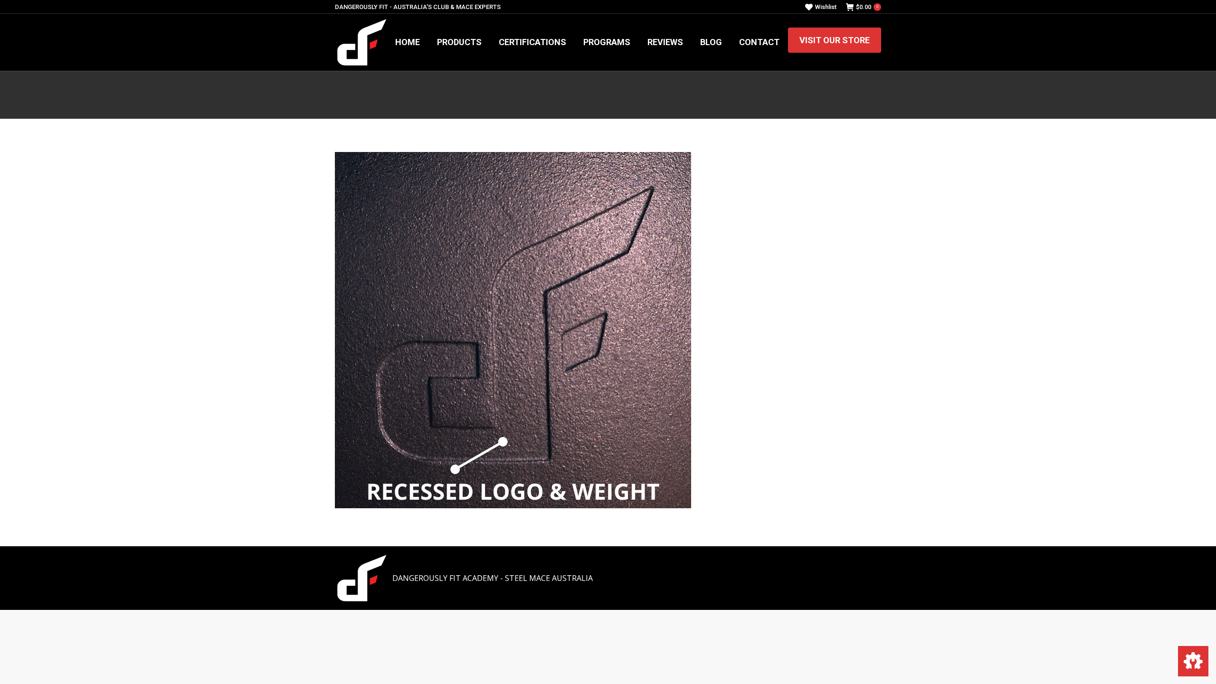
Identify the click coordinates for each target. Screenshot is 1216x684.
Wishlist (825, 6)
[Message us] (1193, 661)
